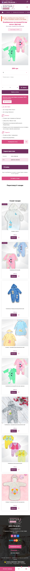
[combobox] (15, 72)
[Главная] (2, 12)
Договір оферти (15, 553)
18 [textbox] (3, 72)
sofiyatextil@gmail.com (15, 528)
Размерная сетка (12, 141)
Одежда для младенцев (18, 26)
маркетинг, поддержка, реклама (16, 563)
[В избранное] (26, 142)
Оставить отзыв (15, 178)
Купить (25, 87)
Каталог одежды (7, 569)
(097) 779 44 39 (9, 2)
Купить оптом (15, 92)
